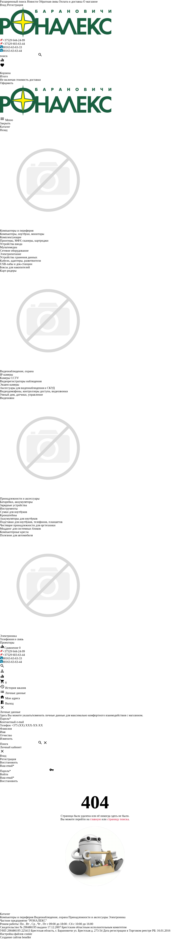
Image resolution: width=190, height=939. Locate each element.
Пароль (5, 718)
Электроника (117, 917)
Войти (4, 774)
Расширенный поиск (13, 1)
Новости (32, 1)
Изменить (6, 738)
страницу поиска (118, 819)
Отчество (6, 735)
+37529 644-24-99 (14, 40)
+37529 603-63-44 (14, 43)
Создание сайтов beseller (15, 937)
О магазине (90, 1)
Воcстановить (9, 781)
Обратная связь (48, 1)
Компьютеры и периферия (16, 917)
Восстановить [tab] (9, 762)
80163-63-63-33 (12, 47)
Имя (2, 732)
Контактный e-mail (12, 722)
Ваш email (7, 765)
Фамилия (6, 728)
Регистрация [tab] (8, 759)
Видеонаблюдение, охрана (51, 917)
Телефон (5, 725)
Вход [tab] (3, 755)
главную (95, 819)
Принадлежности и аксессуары (88, 917)
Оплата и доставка (70, 1)
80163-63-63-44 (12, 50)
